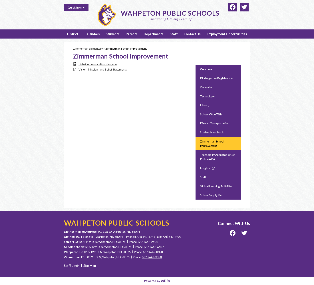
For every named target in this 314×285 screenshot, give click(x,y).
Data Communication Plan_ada (97, 64)
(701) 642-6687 (154, 246)
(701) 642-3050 (152, 257)
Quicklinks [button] (75, 7)
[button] (72, 34)
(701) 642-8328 (153, 252)
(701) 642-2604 (148, 241)
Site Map (89, 266)
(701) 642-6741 (145, 236)
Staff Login (72, 266)
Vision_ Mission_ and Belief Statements (102, 69)
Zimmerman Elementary (88, 48)
